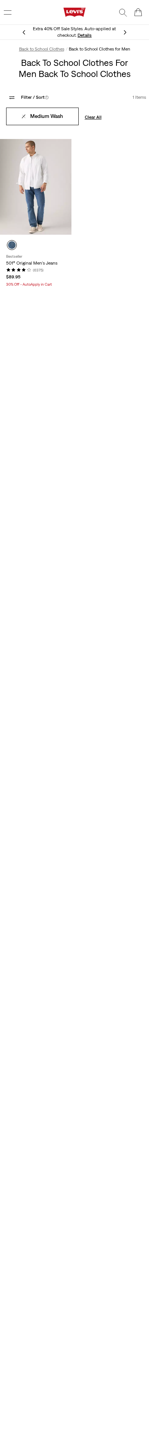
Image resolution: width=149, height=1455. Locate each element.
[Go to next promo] (124, 32)
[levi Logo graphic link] (74, 11)
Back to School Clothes (41, 49)
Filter (35, 97)
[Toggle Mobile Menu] (7, 12)
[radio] (12, 245)
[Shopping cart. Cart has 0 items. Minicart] (138, 12)
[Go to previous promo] (24, 32)
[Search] (123, 12)
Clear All (93, 117)
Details (85, 35)
